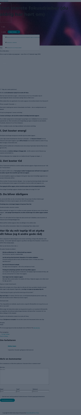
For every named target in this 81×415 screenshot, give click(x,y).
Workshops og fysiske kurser (14, 47)
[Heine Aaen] (5, 22)
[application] (7, 32)
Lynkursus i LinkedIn (12, 42)
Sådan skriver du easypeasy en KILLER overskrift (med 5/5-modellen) (23, 37)
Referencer (5, 58)
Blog (4, 52)
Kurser (4, 32)
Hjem (4, 26)
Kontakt (5, 63)
